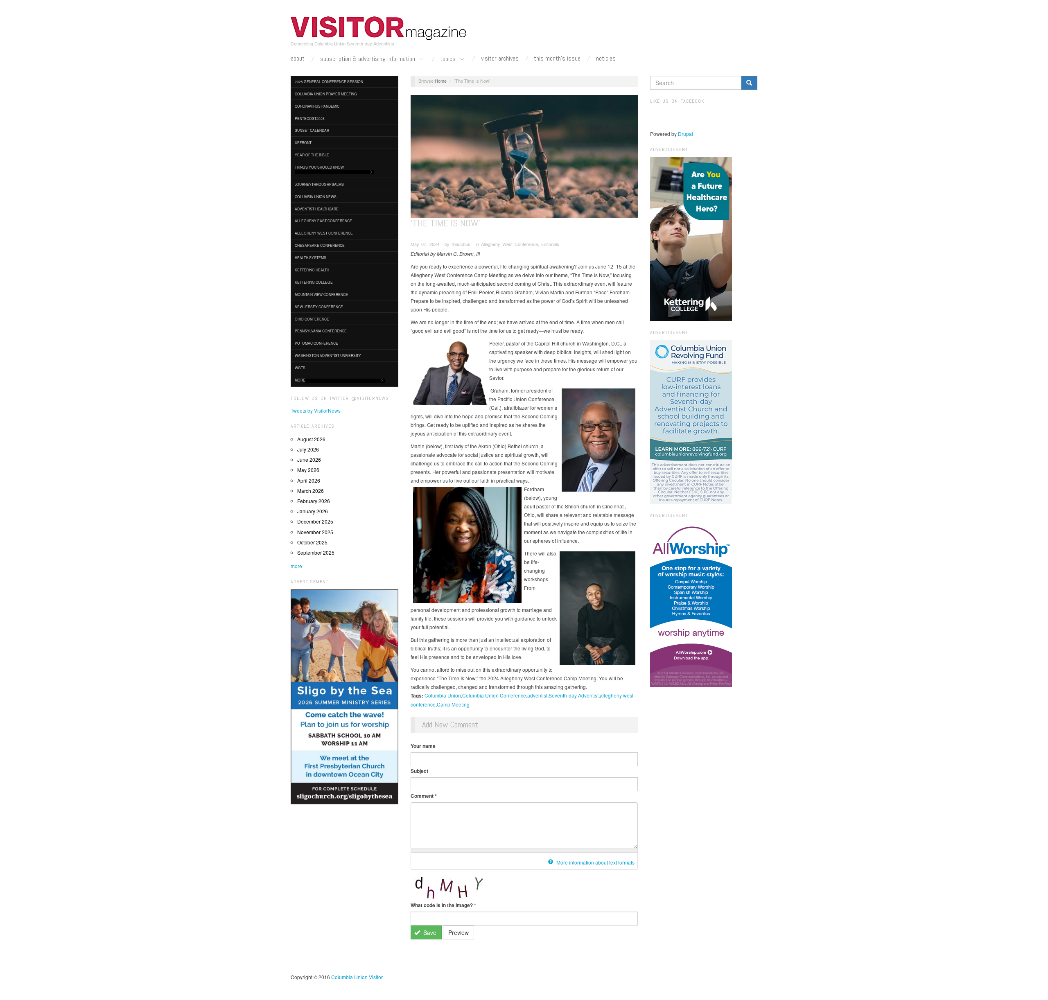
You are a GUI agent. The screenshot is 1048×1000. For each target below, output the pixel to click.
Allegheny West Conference (324, 232)
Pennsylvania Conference (321, 330)
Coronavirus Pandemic (317, 106)
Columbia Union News (316, 196)
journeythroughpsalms (319, 184)
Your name (423, 745)
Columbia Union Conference (494, 695)
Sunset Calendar (312, 130)
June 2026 (309, 459)
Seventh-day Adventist (574, 695)
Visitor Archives (500, 58)
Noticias (606, 58)
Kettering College (314, 282)
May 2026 (308, 469)
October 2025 (312, 542)
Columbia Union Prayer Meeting (326, 93)
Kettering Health (312, 269)
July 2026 (308, 449)
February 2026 (313, 500)
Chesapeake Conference (320, 245)
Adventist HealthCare (317, 208)
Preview (458, 932)
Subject (419, 770)
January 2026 (312, 511)
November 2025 (315, 531)
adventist (537, 695)
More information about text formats (595, 862)
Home (441, 80)
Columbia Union (443, 695)
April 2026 (308, 480)
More (300, 379)
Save (429, 932)
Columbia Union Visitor (357, 976)
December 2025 (315, 521)
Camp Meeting (453, 704)
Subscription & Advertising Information (368, 59)
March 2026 (310, 490)
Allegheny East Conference (323, 220)
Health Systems (310, 257)
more (296, 565)
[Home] (379, 28)
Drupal (685, 133)
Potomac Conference (316, 343)
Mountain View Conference (321, 294)
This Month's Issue (557, 58)
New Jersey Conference (319, 306)
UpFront (303, 142)
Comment (424, 795)
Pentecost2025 (310, 118)
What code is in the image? (443, 905)
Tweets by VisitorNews (316, 410)
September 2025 (315, 552)
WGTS (300, 367)
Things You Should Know (319, 167)
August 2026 (311, 439)
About (298, 58)
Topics (448, 59)
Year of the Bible (312, 154)
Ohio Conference (312, 318)
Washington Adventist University (328, 355)
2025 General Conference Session (329, 81)
